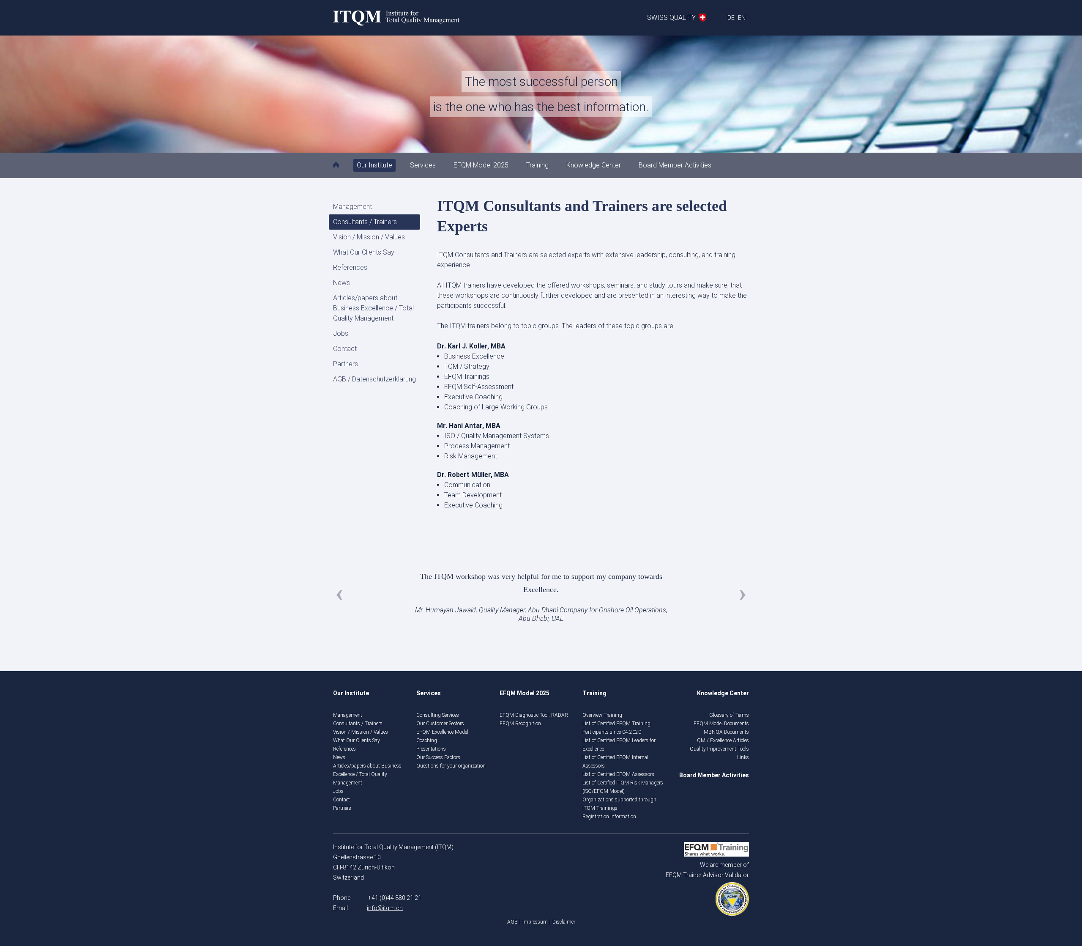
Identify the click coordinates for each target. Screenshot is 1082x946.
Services (423, 165)
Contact (345, 349)
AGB (512, 922)
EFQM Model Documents (721, 724)
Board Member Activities (675, 165)
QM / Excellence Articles (723, 740)
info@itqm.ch (385, 908)
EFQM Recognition (520, 724)
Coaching (426, 740)
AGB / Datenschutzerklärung (374, 379)
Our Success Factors (438, 757)
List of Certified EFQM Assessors (618, 774)
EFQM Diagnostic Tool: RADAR (534, 715)
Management (352, 207)
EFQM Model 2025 (481, 165)
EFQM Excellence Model (442, 732)
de (731, 17)
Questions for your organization (451, 766)
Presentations (431, 749)
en (742, 17)
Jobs (340, 333)
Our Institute (374, 165)
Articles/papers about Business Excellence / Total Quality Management (373, 308)
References (350, 267)
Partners (345, 364)
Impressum (535, 922)
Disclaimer (563, 922)
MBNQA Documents (726, 732)
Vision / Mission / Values (369, 237)
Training (537, 165)
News (341, 283)
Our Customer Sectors (440, 724)
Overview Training (602, 715)
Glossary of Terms (729, 715)
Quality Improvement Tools (719, 749)
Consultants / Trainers (365, 222)
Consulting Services (437, 715)
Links (743, 757)
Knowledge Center (593, 165)
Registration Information (609, 817)
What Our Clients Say (363, 252)
